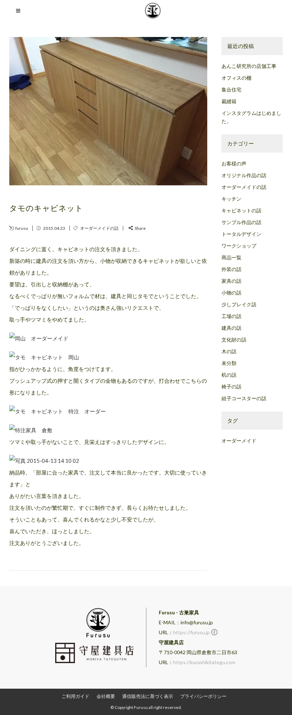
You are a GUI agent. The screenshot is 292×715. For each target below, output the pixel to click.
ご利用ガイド (75, 696)
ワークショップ (238, 246)
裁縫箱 (228, 101)
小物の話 (231, 293)
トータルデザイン (241, 234)
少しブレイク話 (238, 304)
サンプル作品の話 (241, 222)
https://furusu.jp (191, 632)
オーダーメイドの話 (99, 228)
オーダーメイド (238, 441)
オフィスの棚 (236, 78)
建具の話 (231, 328)
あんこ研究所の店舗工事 (248, 66)
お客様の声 (233, 163)
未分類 (228, 363)
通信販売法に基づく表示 (147, 696)
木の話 (228, 351)
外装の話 (231, 269)
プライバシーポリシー (203, 696)
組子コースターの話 (243, 398)
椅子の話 (231, 386)
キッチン (231, 199)
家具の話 (231, 281)
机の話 (228, 375)
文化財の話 (233, 340)
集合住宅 (231, 89)
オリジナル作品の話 (243, 175)
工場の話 (231, 316)
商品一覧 (231, 257)
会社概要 (106, 696)
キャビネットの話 (241, 210)
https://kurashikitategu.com (204, 662)
